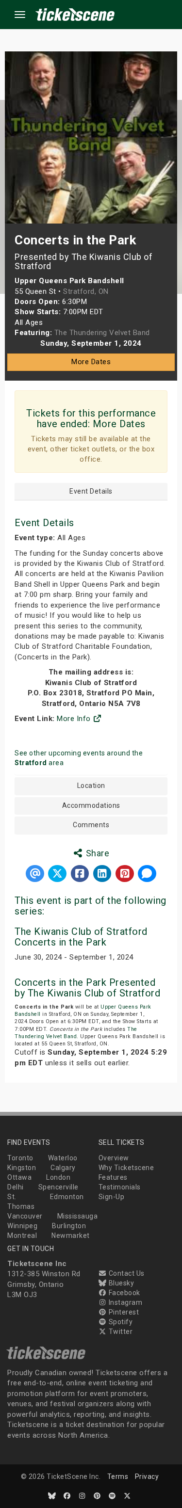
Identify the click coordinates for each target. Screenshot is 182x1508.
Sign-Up (112, 1197)
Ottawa (19, 1177)
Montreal (22, 1235)
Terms (118, 1476)
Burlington (69, 1226)
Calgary (63, 1167)
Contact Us (126, 1273)
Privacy (147, 1476)
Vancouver (25, 1216)
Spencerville (58, 1187)
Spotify (119, 1322)
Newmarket (70, 1235)
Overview (114, 1158)
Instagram (124, 1302)
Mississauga (77, 1216)
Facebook (123, 1293)
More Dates (91, 361)
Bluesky (120, 1283)
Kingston (21, 1167)
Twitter (119, 1331)
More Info (75, 718)
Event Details (91, 491)
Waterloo (63, 1158)
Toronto (20, 1158)
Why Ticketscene (126, 1167)
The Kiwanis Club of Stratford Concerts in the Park (81, 937)
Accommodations (91, 805)
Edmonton (67, 1197)
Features (113, 1177)
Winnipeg (22, 1226)
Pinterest (123, 1312)
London (58, 1177)
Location (91, 785)
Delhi (15, 1187)
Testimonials (120, 1187)
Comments (91, 825)
